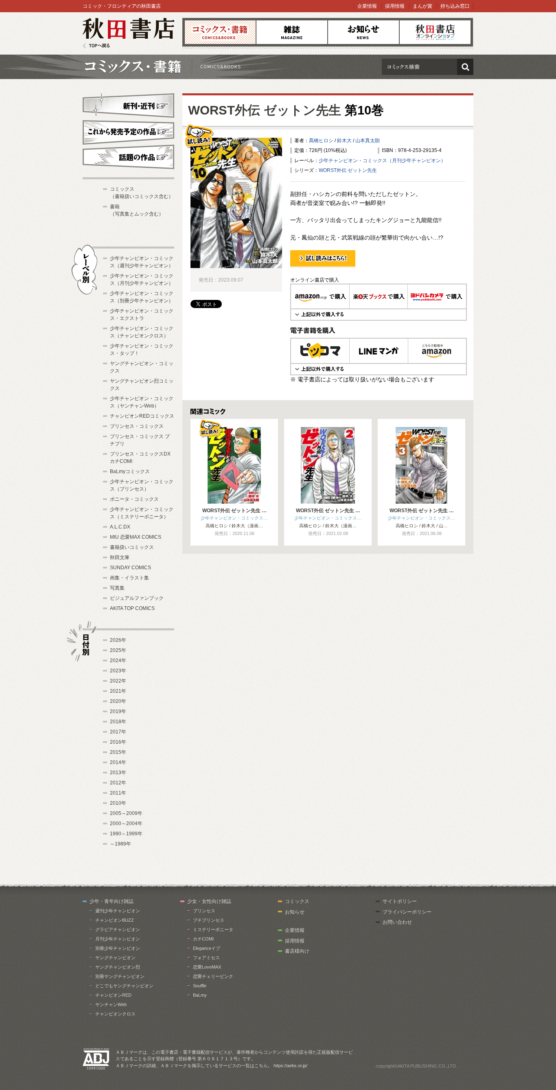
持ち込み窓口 (455, 6)
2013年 (118, 772)
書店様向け (297, 951)
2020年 (118, 701)
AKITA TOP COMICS (132, 608)
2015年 (118, 752)
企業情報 (367, 6)
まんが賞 (422, 6)
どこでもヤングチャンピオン (124, 985)
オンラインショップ (435, 32)
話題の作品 (128, 157)
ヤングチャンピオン (115, 957)
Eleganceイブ (206, 948)
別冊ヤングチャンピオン (119, 976)
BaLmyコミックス (130, 471)
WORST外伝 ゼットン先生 (264, 110)
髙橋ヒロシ (321, 140)
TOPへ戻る (96, 45)
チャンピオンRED (113, 995)
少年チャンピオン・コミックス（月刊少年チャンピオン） (382, 160)
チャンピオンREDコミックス (142, 416)
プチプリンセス (208, 920)
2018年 (118, 721)
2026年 (118, 640)
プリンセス (204, 910)
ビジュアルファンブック (137, 598)
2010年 (118, 803)
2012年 (118, 783)
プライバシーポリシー (407, 912)
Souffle (199, 985)
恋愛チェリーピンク (213, 976)
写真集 (117, 588)
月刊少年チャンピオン (117, 938)
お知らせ (363, 32)
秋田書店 (128, 33)
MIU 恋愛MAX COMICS (135, 537)
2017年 (118, 732)
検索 (465, 67)
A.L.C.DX (120, 527)
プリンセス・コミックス (137, 426)
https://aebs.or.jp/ (290, 1065)
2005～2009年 (126, 813)
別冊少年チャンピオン (117, 948)
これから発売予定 (128, 131)
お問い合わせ (397, 922)
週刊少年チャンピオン (117, 910)
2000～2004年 (126, 823)
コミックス (220, 32)
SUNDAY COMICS (130, 567)
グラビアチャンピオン (117, 929)
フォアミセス (206, 957)
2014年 (118, 762)
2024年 (118, 660)
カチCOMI (203, 938)
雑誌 (291, 32)
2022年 (118, 681)
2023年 (118, 671)
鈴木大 (344, 140)
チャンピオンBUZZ (114, 920)
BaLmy (200, 995)
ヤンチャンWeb (111, 1004)
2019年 (118, 711)
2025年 (118, 650)
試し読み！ (302, 267)
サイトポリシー (400, 901)
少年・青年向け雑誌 (112, 901)
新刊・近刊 (128, 104)
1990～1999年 (126, 834)
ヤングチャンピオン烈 (117, 966)
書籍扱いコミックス (132, 547)
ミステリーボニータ (213, 929)
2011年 (118, 793)
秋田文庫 (119, 557)
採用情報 (395, 6)
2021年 (118, 691)
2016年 (118, 742)
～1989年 (120, 844)
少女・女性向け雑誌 (209, 901)
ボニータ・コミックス (134, 499)
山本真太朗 (367, 140)
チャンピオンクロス (115, 1013)
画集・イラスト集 (129, 578)
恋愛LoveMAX (207, 966)
